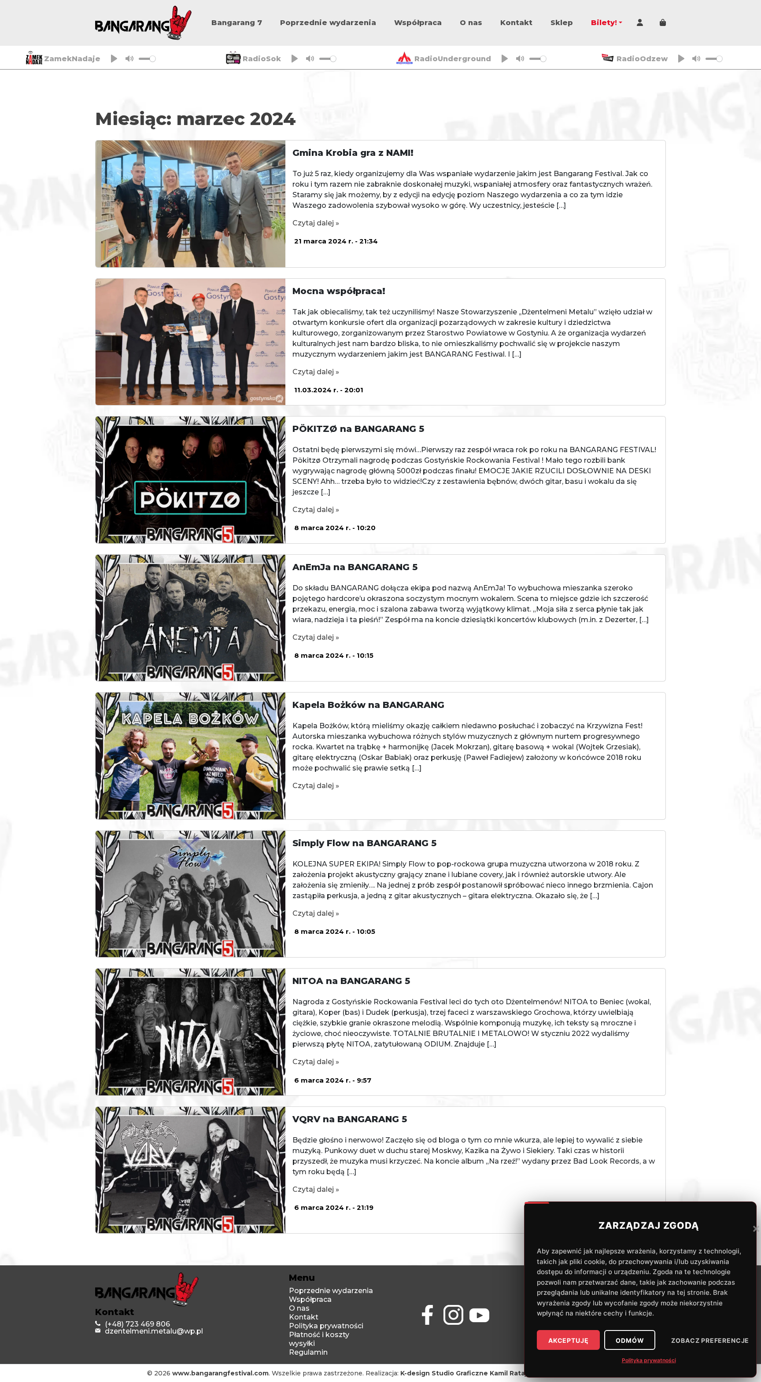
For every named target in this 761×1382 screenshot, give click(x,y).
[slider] (147, 59)
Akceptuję (568, 1340)
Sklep (561, 22)
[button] (756, 1228)
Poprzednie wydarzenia (328, 22)
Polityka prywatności (649, 1360)
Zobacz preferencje (710, 1340)
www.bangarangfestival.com (220, 1373)
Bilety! (604, 22)
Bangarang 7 (236, 22)
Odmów (630, 1340)
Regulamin (308, 1352)
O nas (471, 22)
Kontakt (516, 22)
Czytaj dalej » (315, 223)
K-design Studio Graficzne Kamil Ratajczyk (471, 1373)
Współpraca (418, 22)
